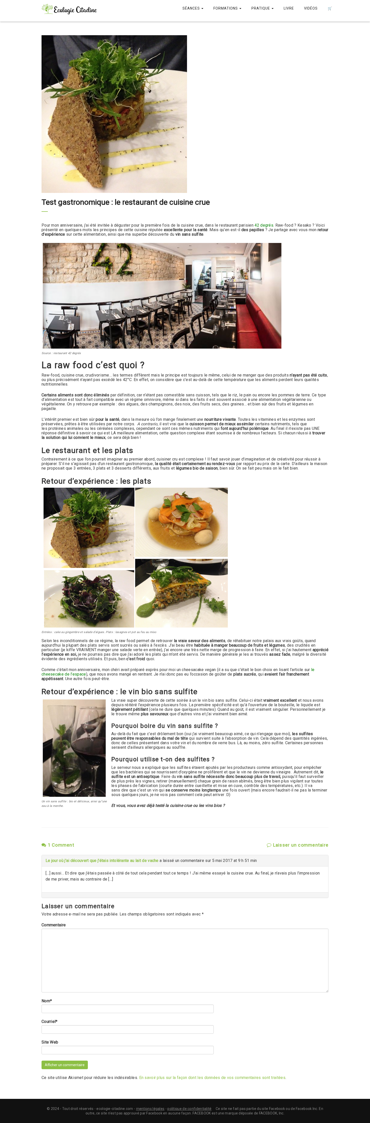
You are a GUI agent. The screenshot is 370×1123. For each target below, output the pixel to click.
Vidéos (311, 8)
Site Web (50, 1042)
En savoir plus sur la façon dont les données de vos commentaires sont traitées (212, 1077)
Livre (289, 8)
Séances (191, 8)
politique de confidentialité (189, 1109)
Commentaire (54, 925)
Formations (226, 8)
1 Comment (60, 845)
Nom (47, 1001)
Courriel (50, 1021)
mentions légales (150, 1109)
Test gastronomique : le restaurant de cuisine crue (126, 202)
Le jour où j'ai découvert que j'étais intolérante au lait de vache (102, 860)
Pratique (261, 8)
